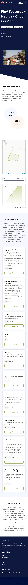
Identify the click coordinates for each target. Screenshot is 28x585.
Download (15, 273)
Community (14, 2)
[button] (4, 142)
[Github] (13, 573)
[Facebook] (3, 573)
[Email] (20, 573)
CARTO (23, 173)
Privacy (24, 583)
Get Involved (5, 557)
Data (3, 559)
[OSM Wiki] (16, 573)
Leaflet (8, 173)
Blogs (3, 562)
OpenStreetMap (14, 173)
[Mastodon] (6, 573)
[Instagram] (9, 573)
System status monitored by (8, 583)
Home (3, 555)
